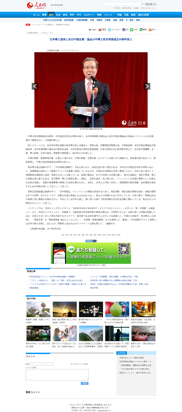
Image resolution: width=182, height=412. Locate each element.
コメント (108, 15)
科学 (72, 15)
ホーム (36, 15)
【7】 (87, 235)
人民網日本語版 (32, 33)
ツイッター (116, 30)
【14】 (118, 235)
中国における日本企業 (52, 20)
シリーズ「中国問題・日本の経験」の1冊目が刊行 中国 (114, 277)
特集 (99, 15)
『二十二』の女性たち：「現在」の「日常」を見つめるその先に (56, 280)
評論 (119, 15)
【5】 (79, 235)
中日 (79, 15)
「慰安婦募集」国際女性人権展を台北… (136, 365)
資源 (138, 20)
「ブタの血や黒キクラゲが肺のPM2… (135, 369)
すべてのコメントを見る (79, 364)
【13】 (113, 235)
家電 (121, 20)
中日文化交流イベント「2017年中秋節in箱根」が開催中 (52, 277)
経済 (51, 15)
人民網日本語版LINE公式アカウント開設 (91, 265)
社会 (58, 15)
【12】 (109, 235)
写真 (126, 15)
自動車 (99, 20)
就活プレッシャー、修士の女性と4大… (136, 373)
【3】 (71, 235)
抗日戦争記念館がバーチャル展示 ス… (136, 362)
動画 (133, 15)
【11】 (104, 235)
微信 (145, 30)
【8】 (91, 235)
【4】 (75, 235)
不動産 (107, 20)
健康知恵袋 (127, 8)
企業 (92, 20)
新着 (44, 15)
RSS (153, 30)
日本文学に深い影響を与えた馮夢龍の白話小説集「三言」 (114, 280)
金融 (115, 20)
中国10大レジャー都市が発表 (132, 358)
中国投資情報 (82, 20)
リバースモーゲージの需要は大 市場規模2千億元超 (50, 25)
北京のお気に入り (148, 8)
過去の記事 (143, 15)
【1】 (63, 235)
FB (127, 30)
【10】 (99, 235)
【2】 (67, 235)
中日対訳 (117, 8)
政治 (65, 15)
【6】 (83, 235)
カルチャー (89, 15)
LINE (135, 30)
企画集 (136, 8)
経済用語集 (69, 20)
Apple (94, 30)
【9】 (95, 235)
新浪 (104, 30)
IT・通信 (129, 20)
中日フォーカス (47, 33)
